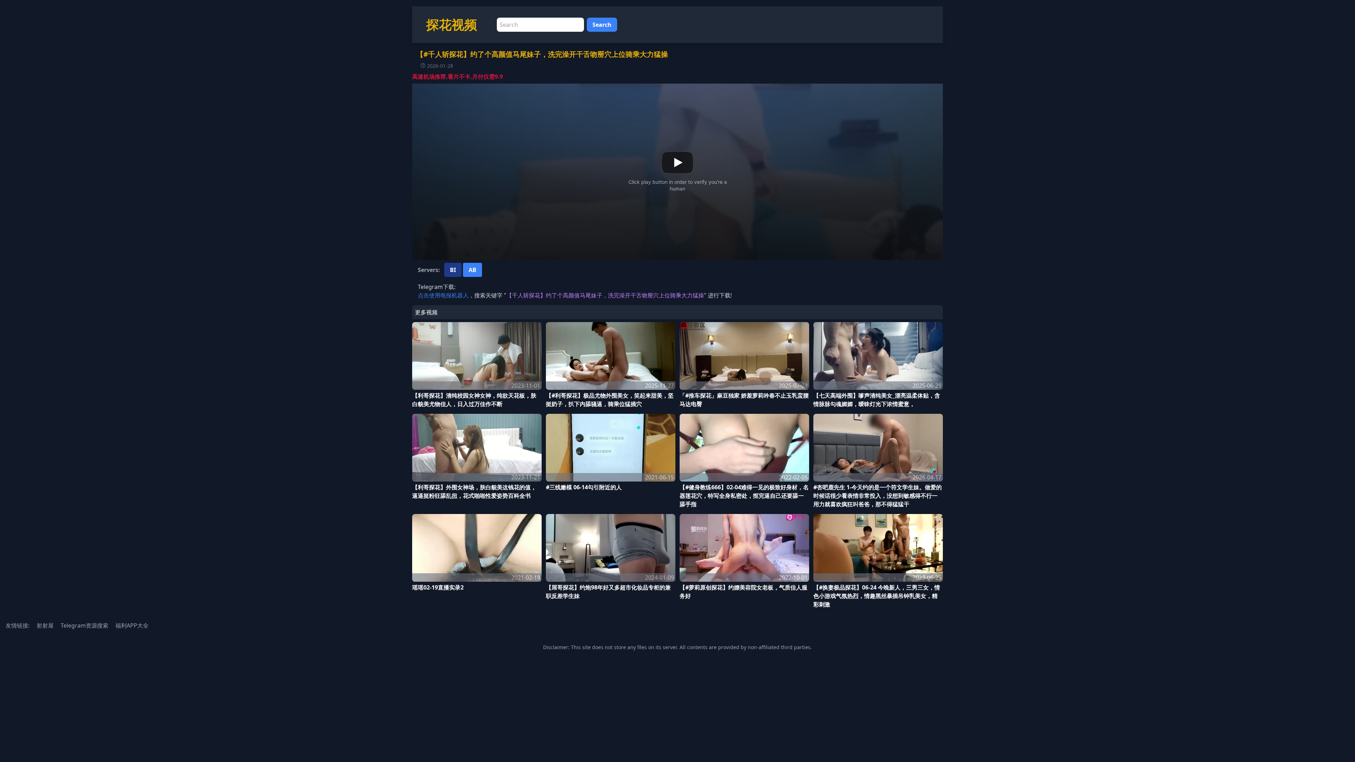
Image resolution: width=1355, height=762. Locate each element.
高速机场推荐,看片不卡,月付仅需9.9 (457, 76)
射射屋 (45, 625)
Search (602, 25)
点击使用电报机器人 (443, 295)
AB (472, 270)
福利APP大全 (132, 625)
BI (453, 270)
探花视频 (451, 24)
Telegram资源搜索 (84, 625)
